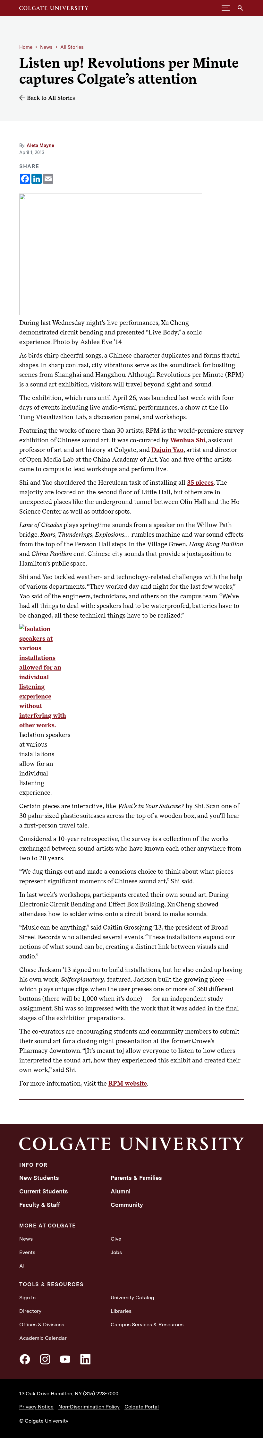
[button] (226, 8)
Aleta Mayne (40, 145)
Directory (30, 1311)
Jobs (116, 1252)
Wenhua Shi (187, 440)
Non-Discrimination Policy (89, 1407)
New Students (39, 1177)
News (46, 47)
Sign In (27, 1298)
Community (127, 1204)
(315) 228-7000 (100, 1393)
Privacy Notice (36, 1407)
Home (25, 47)
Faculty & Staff (39, 1204)
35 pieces (200, 482)
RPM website (127, 1083)
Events (27, 1252)
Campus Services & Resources (147, 1324)
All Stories (72, 47)
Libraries (121, 1311)
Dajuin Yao (167, 450)
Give (116, 1239)
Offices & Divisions (41, 1324)
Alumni (121, 1191)
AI (22, 1266)
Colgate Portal (141, 1407)
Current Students (43, 1191)
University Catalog (132, 1298)
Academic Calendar (43, 1338)
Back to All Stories (51, 97)
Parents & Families (136, 1177)
